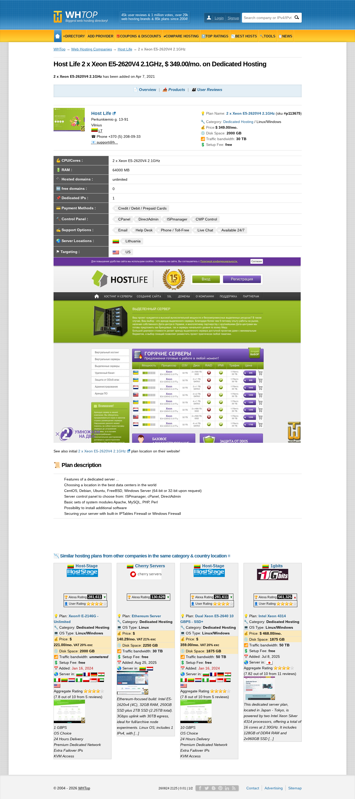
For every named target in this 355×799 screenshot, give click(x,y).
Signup (233, 18)
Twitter (207, 788)
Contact (252, 788)
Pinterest (220, 788)
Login (219, 18)
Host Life (125, 49)
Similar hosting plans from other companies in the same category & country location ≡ (145, 555)
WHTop (59, 49)
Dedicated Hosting (238, 122)
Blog (214, 788)
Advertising (274, 788)
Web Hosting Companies (91, 49)
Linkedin (227, 788)
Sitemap (295, 788)
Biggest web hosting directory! (86, 21)
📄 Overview (144, 89)
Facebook (200, 788)
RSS (234, 788)
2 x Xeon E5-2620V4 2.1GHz (102, 451)
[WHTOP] (58, 36)
